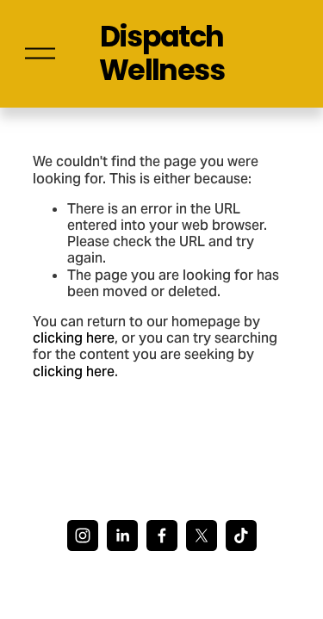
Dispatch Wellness (161, 53)
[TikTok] (241, 535)
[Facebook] (161, 535)
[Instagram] (82, 535)
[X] (201, 535)
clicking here (74, 338)
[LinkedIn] (122, 535)
